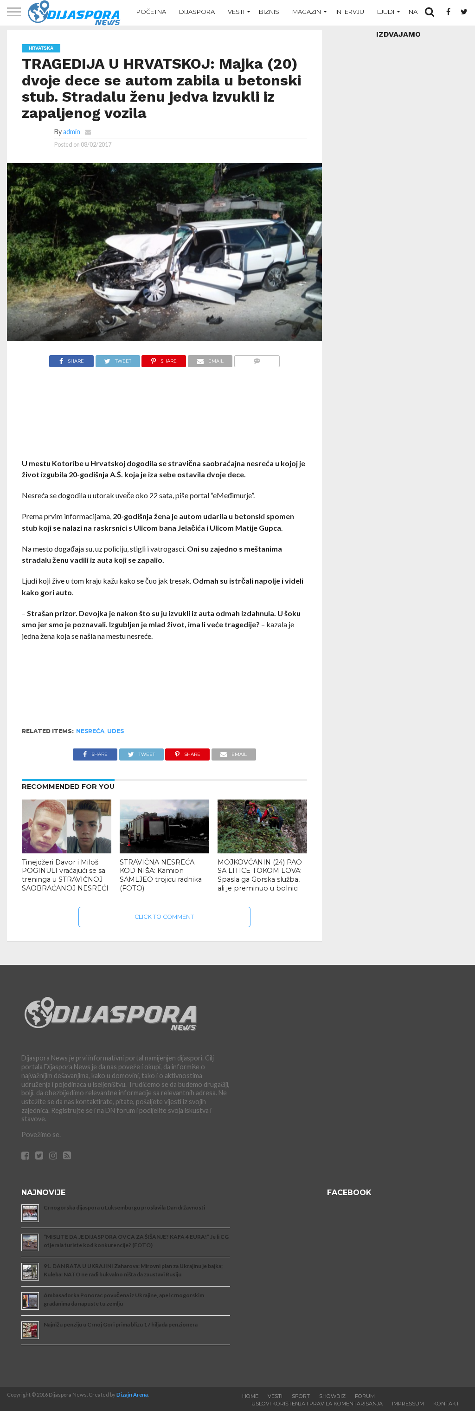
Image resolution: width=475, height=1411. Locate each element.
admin (71, 132)
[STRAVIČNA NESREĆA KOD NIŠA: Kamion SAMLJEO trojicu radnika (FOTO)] (164, 850)
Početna (151, 11)
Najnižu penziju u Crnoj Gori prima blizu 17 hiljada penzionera (121, 1324)
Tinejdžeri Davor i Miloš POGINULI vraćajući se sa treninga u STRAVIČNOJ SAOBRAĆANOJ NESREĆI (65, 875)
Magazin (306, 11)
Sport (301, 1396)
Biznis (269, 11)
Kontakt (446, 1403)
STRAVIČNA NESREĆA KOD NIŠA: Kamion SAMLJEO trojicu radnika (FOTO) (161, 875)
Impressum (408, 1403)
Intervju (349, 11)
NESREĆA (90, 731)
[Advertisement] (165, 417)
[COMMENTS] (257, 358)
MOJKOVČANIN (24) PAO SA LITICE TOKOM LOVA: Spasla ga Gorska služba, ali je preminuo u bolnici (260, 875)
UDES (115, 731)
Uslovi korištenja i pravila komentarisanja (317, 1403)
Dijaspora (197, 11)
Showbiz (332, 1396)
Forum (365, 1396)
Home (250, 1396)
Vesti (236, 11)
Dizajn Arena (132, 1394)
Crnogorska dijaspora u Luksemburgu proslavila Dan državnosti (124, 1207)
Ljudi (385, 11)
